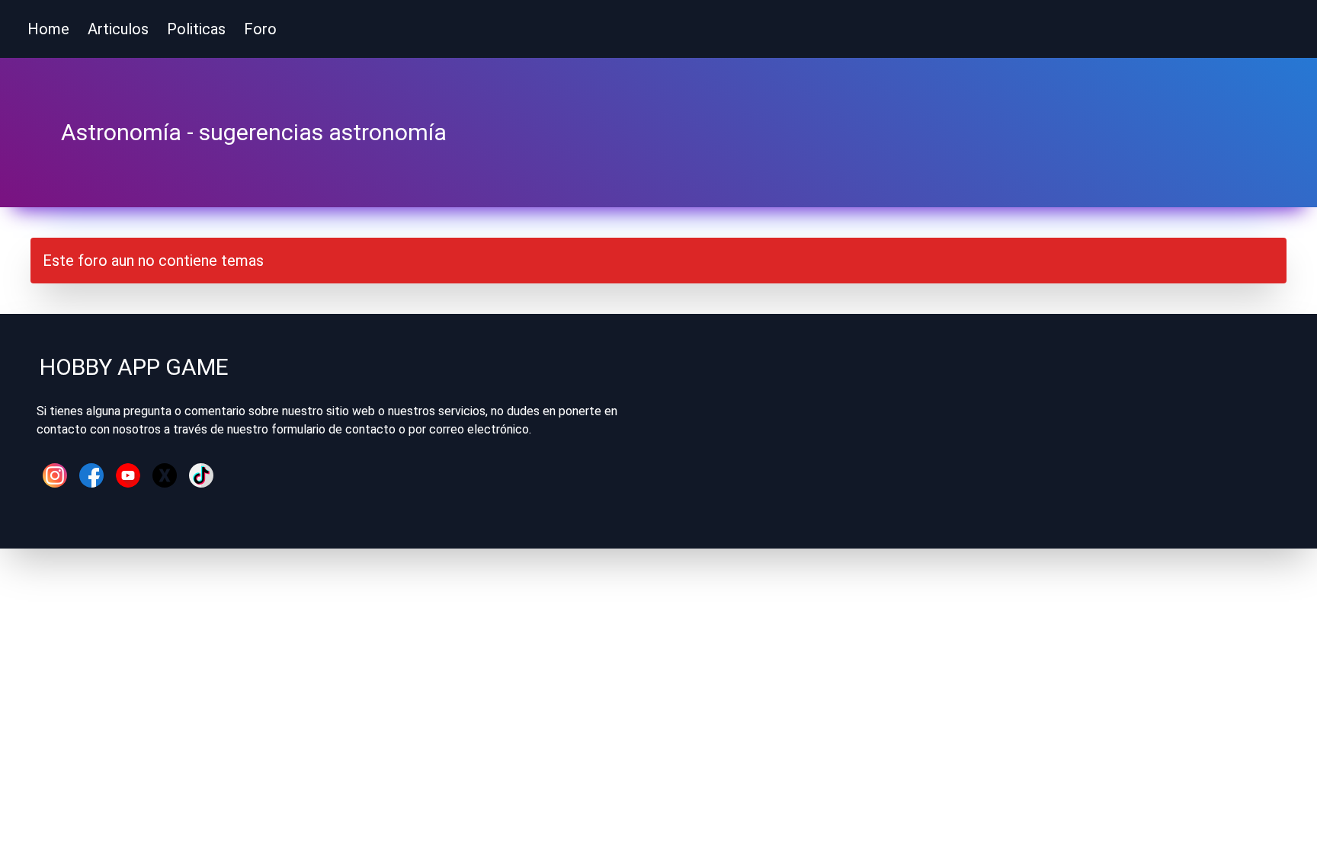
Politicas (196, 29)
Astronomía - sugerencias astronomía (254, 132)
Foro (260, 29)
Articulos (118, 29)
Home (48, 29)
